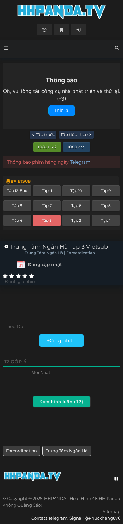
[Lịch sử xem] (44, 29)
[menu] (6, 49)
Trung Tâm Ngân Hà (67, 450)
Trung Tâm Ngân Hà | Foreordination (60, 253)
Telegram (80, 162)
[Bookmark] (61, 29)
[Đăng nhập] (78, 29)
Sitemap (111, 511)
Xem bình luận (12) (61, 401)
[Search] (117, 48)
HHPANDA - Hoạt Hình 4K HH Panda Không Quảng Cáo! (61, 12)
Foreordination (21, 450)
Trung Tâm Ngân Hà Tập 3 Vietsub (58, 246)
